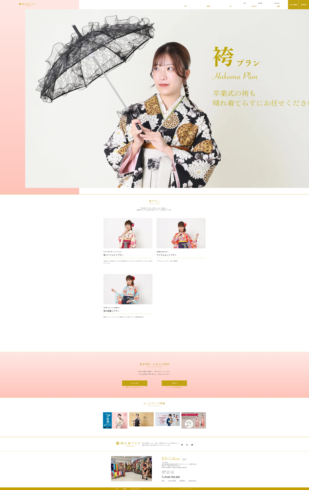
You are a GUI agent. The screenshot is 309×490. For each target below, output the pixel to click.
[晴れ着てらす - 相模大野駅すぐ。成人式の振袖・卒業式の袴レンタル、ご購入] (27, 6)
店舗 (278, 6)
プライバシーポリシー (136, 488)
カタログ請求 (293, 5)
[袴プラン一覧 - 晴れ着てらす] (141, 426)
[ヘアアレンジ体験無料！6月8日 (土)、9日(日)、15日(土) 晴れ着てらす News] (167, 425)
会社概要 (260, 3)
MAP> (184, 459)
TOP (185, 6)
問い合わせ (277, 3)
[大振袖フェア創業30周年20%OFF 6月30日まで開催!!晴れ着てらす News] (115, 428)
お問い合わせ (192, 481)
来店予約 (303, 5)
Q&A (244, 3)
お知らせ (254, 6)
